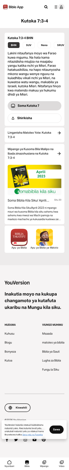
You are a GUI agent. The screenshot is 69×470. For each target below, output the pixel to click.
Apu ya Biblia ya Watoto (44, 247)
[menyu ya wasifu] (58, 7)
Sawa (56, 429)
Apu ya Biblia (19, 247)
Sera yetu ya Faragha (32, 434)
